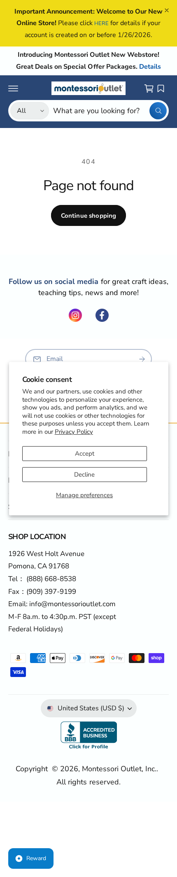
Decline (84, 474)
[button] (13, 88)
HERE (101, 23)
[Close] (167, 10)
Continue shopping (88, 216)
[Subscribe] (142, 359)
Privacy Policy (74, 432)
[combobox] (110, 110)
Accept (84, 453)
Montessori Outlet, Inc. (119, 769)
